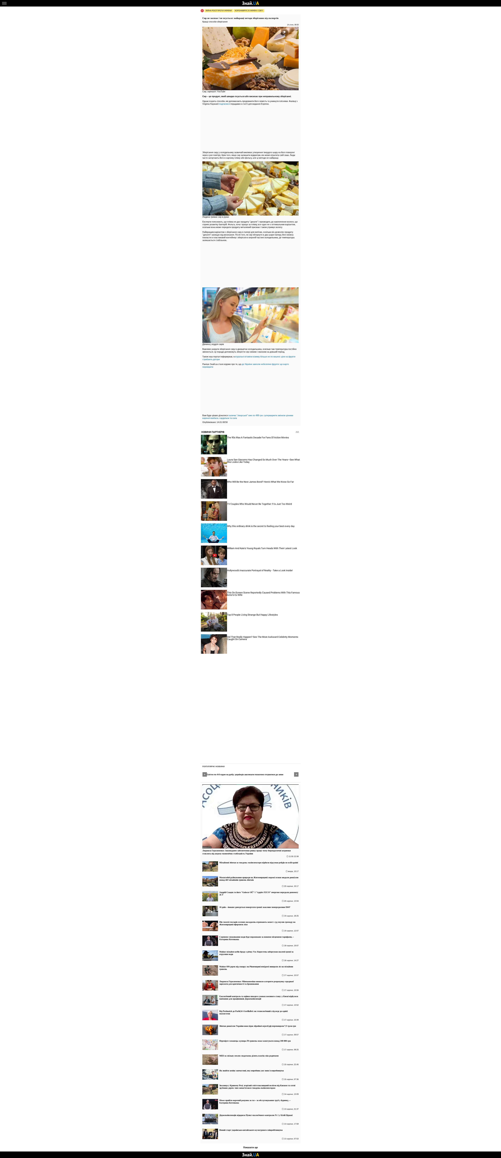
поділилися (224, 104)
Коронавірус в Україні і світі (249, 11)
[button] (204, 774)
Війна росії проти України (219, 11)
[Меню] (4, 3)
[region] (250, 127)
